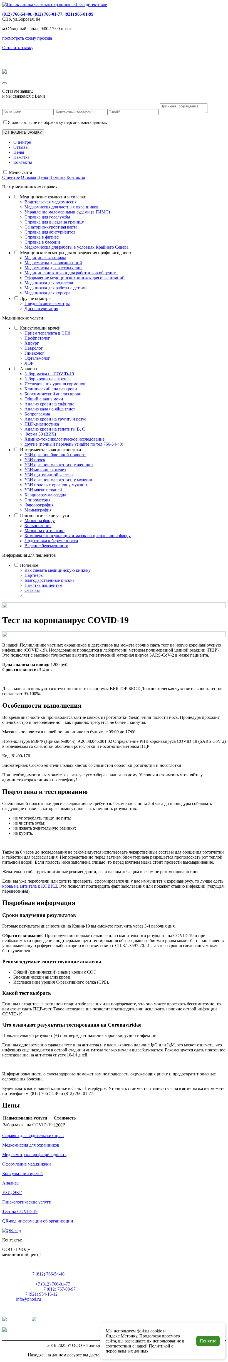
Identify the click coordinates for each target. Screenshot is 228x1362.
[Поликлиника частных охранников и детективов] (54, 4)
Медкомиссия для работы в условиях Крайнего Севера (76, 247)
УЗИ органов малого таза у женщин (58, 464)
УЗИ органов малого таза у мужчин (58, 479)
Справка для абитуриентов (50, 232)
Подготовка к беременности (51, 540)
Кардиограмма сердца (45, 495)
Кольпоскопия (37, 525)
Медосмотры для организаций (53, 262)
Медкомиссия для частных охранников (61, 207)
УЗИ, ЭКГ (12, 1192)
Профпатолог (37, 338)
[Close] (4, 83)
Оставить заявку (17, 47)
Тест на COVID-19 (20, 1211)
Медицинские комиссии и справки (53, 196)
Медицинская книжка (45, 257)
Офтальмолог (37, 358)
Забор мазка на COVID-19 (49, 373)
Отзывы (21, 147)
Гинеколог (34, 353)
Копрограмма (37, 414)
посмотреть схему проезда (27, 38)
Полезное (29, 565)
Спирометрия (37, 500)
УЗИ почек (34, 459)
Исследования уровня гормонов (54, 383)
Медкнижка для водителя (48, 282)
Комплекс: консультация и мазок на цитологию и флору (77, 535)
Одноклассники (52, 1319)
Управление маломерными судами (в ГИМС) (67, 212)
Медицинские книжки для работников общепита (71, 272)
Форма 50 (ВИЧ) (40, 434)
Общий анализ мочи (43, 399)
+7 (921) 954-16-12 (40, 1294)
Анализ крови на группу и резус (55, 419)
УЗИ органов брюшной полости (55, 454)
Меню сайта (20, 172)
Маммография (37, 510)
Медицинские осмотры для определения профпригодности (76, 252)
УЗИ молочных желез (45, 469)
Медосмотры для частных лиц (53, 267)
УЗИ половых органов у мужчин (55, 484)
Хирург (31, 343)
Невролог (33, 348)
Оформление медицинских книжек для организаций (74, 277)
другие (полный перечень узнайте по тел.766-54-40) (73, 444)
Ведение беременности (46, 545)
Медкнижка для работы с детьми (55, 287)
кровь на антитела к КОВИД (29, 886)
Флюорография (38, 505)
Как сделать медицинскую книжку (57, 570)
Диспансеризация (41, 308)
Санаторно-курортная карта (50, 227)
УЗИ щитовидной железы (48, 474)
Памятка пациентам (43, 585)
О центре (22, 142)
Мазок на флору (39, 520)
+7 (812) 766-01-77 (52, 1284)
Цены (18, 152)
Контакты (22, 162)
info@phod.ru (28, 1299)
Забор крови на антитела (47, 378)
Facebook (16, 1330)
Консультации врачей (40, 328)
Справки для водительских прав (33, 1135)
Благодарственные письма (49, 580)
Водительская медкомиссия (50, 202)
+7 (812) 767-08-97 (58, 1289)
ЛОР (28, 363)
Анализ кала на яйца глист (49, 409)
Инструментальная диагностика (50, 449)
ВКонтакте (18, 1319)
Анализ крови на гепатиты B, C (54, 429)
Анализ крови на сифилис (49, 404)
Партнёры (34, 575)
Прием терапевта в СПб (47, 333)
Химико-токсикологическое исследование (64, 439)
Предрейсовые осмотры (47, 303)
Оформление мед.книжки (26, 1164)
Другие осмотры (35, 298)
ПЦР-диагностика (41, 424)
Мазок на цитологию (44, 530)
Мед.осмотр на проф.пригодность (34, 1154)
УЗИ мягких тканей (43, 489)
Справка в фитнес (41, 237)
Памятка (21, 157)
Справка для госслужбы (47, 217)
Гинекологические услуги (44, 515)
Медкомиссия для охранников (30, 1145)
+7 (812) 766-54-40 (47, 1274)
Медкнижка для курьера (47, 292)
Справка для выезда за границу (54, 222)
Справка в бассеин (42, 242)
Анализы (28, 368)
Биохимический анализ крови (52, 393)
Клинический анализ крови (50, 388)
